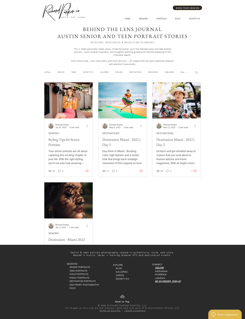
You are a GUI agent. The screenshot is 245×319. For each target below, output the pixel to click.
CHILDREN (104, 72)
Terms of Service (109, 310)
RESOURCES (153, 72)
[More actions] (88, 126)
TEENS (73, 72)
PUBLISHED (169, 72)
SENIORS (60, 72)
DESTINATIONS (135, 72)
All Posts (47, 72)
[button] (196, 72)
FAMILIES (119, 72)
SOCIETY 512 (88, 72)
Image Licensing (135, 310)
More (182, 72)
